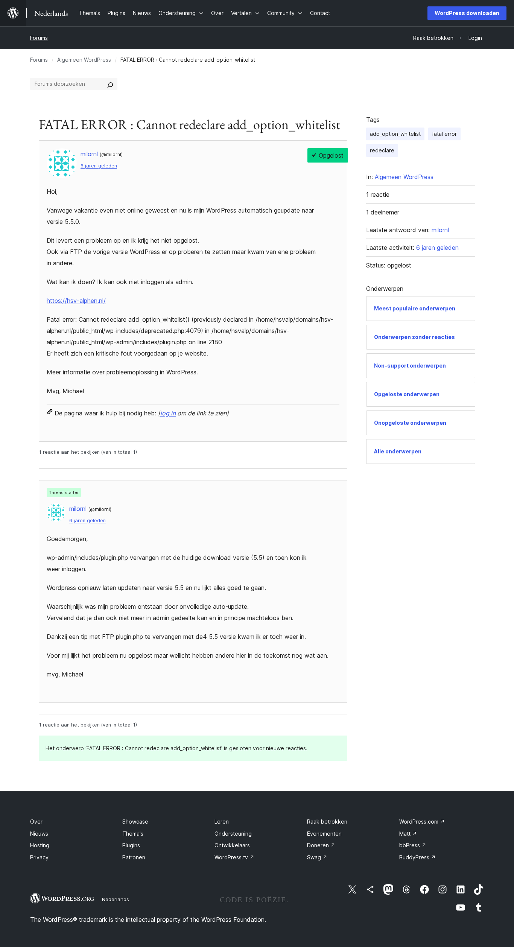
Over (36, 821)
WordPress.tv (234, 857)
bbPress (412, 845)
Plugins (131, 845)
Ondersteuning (233, 833)
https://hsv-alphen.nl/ (76, 300)
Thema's (132, 833)
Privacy (39, 857)
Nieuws (39, 833)
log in (168, 413)
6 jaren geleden (99, 166)
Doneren (321, 845)
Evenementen (324, 833)
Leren (221, 821)
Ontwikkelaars (232, 845)
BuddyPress (417, 857)
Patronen (133, 857)
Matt (408, 833)
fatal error (444, 134)
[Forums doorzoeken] (110, 84)
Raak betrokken (327, 821)
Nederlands (115, 899)
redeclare (382, 150)
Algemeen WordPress (84, 59)
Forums (39, 38)
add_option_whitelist (395, 134)
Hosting (39, 845)
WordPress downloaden (467, 13)
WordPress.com (422, 821)
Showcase (135, 821)
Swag (317, 857)
